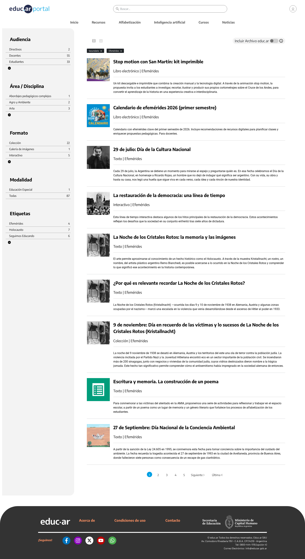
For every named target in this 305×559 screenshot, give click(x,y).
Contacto (172, 520)
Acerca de (87, 520)
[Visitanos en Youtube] (101, 540)
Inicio (74, 22)
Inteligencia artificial (169, 22)
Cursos (204, 22)
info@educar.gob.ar (256, 548)
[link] (293, 8)
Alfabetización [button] (130, 22)
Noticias (228, 22)
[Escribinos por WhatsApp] (112, 540)
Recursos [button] (98, 22)
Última (217, 475)
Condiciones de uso (130, 520)
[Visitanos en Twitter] (89, 540)
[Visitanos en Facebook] (66, 540)
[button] (9, 68)
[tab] (93, 41)
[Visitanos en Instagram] (78, 540)
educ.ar (214, 537)
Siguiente (198, 475)
